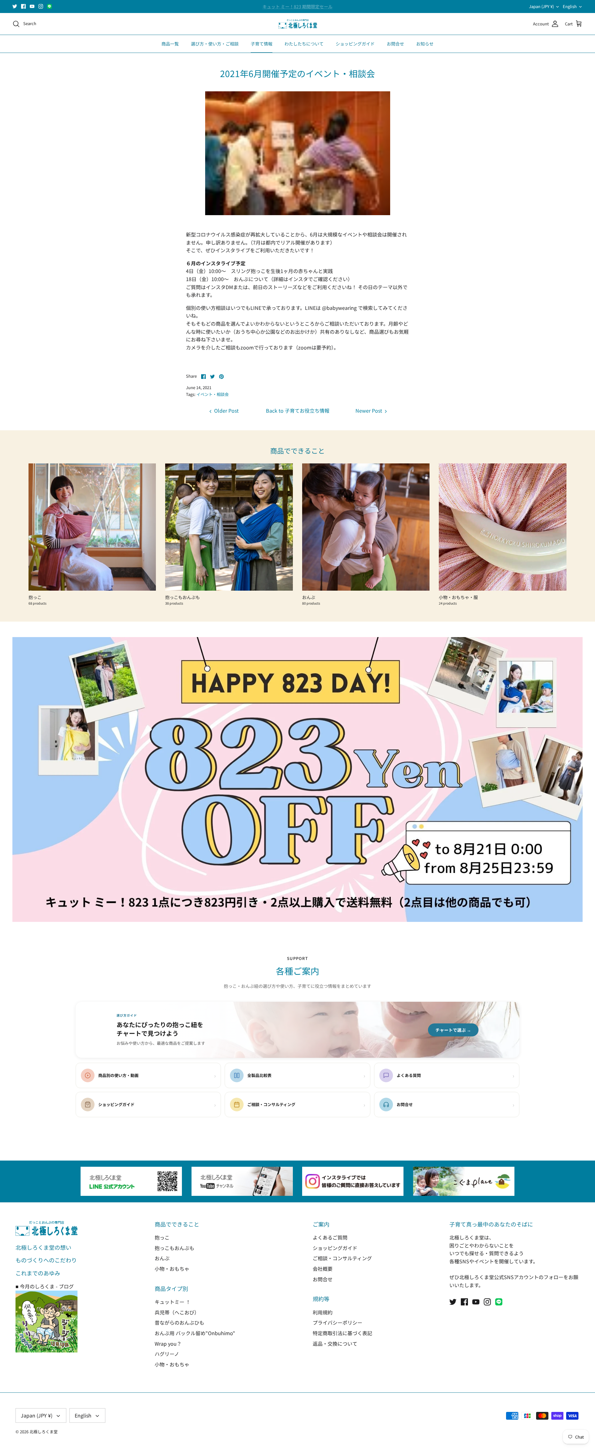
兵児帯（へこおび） (177, 1312)
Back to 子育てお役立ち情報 (297, 410)
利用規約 (323, 1312)
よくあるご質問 (330, 1237)
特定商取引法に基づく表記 (342, 1333)
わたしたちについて (304, 44)
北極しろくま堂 (43, 1432)
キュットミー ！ (173, 1301)
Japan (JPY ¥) (541, 6)
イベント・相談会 (212, 394)
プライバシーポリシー (337, 1322)
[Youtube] (32, 6)
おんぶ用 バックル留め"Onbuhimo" (195, 1333)
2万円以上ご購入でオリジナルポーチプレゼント (297, 6)
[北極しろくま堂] (297, 24)
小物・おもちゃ (172, 1268)
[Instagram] (40, 6)
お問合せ (395, 44)
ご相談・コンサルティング (342, 1258)
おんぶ (162, 1258)
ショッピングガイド (355, 44)
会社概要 (323, 1268)
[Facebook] (23, 6)
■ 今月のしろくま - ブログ (44, 1286)
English (570, 6)
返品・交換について (335, 1343)
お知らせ (425, 44)
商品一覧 (170, 44)
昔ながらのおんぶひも (179, 1322)
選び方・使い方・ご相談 (215, 44)
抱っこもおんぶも (174, 1248)
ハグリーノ (167, 1353)
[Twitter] (14, 6)
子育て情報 (261, 44)
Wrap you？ (168, 1343)
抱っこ (162, 1237)
